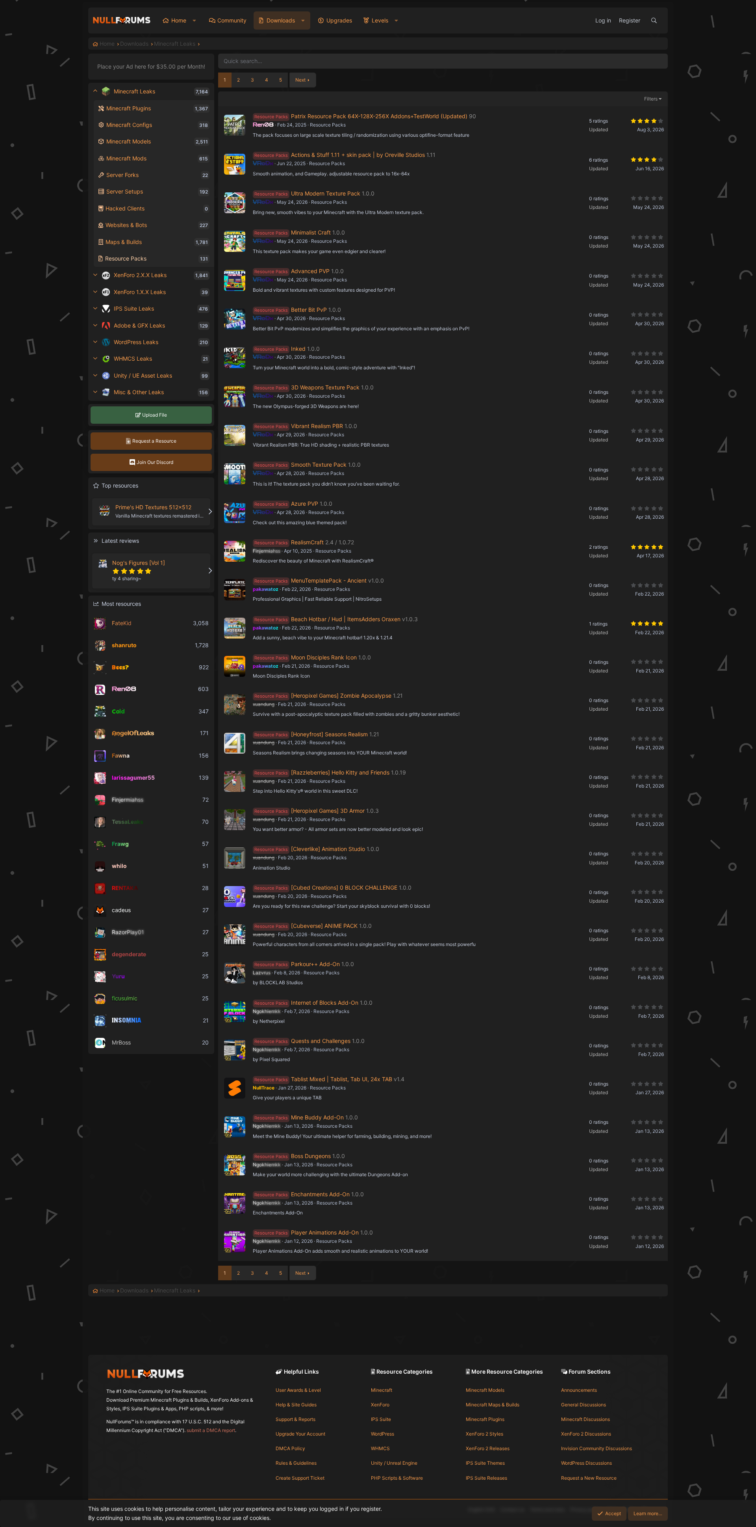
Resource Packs (125, 258)
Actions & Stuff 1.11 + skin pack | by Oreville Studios (358, 154)
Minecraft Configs (129, 124)
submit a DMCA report (211, 1430)
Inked (298, 348)
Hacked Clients (125, 208)
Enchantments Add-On (320, 1194)
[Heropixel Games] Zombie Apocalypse (341, 695)
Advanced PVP (310, 271)
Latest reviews (120, 540)
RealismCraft (307, 542)
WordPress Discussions (586, 1463)
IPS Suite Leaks (134, 308)
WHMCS (380, 1448)
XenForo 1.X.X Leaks (140, 292)
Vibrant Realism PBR (317, 426)
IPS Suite (381, 1419)
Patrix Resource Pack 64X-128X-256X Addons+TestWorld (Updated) (379, 116)
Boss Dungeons (311, 1156)
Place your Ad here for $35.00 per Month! (151, 66)
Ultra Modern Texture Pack (325, 193)
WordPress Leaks (136, 342)
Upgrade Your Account (300, 1434)
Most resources (121, 603)
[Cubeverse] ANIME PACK (324, 925)
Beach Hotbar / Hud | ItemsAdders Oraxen (345, 619)
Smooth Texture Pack (318, 464)
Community (231, 20)
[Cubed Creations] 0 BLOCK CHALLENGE (344, 887)
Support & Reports (295, 1419)
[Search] (654, 20)
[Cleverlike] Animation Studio (328, 848)
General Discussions (583, 1405)
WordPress (382, 1434)
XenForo (380, 1405)
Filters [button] (651, 99)
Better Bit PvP (309, 309)
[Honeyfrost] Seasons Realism (329, 734)
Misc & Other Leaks (139, 392)
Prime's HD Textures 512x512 (153, 507)
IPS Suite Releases (486, 1478)
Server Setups (124, 191)
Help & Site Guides (296, 1405)
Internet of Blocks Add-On (324, 1002)
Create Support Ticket (300, 1478)
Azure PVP (304, 503)
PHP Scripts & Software (397, 1478)
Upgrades (339, 20)
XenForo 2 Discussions (586, 1434)
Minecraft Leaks (134, 91)
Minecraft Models (128, 141)
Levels (380, 20)
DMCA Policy (290, 1448)
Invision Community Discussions (596, 1448)
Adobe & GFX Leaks (139, 325)
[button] (194, 20)
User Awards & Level (298, 1390)
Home (178, 20)
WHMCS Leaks (133, 358)
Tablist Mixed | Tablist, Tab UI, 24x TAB (341, 1079)
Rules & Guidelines (296, 1463)
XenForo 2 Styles (484, 1434)
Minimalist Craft (311, 232)
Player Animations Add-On (325, 1232)
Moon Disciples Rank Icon (324, 657)
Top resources (120, 485)
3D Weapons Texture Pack (325, 387)
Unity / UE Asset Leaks (143, 375)
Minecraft (381, 1390)
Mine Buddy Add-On (317, 1117)
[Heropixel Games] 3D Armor (328, 810)
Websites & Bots (126, 225)
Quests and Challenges (320, 1040)
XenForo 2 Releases (488, 1448)
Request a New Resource (589, 1478)
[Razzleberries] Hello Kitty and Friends (340, 772)
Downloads (281, 20)
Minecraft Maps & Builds (492, 1405)
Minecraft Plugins (128, 108)
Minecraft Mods (126, 158)
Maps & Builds (124, 241)
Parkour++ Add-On (315, 964)
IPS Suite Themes (485, 1463)
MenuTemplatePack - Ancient (329, 580)
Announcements (579, 1390)
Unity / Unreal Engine (394, 1463)
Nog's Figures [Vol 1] (138, 562)
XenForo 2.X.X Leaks (140, 275)
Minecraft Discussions (585, 1419)
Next (300, 80)
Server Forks (122, 174)
